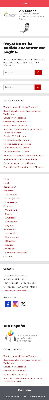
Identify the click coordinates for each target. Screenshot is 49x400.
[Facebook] (8, 306)
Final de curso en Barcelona (17, 144)
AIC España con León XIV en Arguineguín (23, 155)
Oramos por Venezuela (14, 122)
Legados (9, 225)
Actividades (11, 194)
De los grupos (12, 198)
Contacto (8, 256)
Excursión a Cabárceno (14, 118)
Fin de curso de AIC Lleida (16, 151)
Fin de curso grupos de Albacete (19, 163)
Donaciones (11, 222)
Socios (8, 214)
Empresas (10, 218)
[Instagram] (15, 306)
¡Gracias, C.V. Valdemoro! (15, 136)
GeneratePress (38, 396)
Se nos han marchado (16, 252)
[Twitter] (23, 306)
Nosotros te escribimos (14, 291)
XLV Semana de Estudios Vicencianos (21, 107)
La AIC (6, 183)
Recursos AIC (9, 229)
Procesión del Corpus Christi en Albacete (23, 167)
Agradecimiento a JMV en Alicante (20, 159)
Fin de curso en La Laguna (16, 140)
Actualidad (8, 249)
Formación (10, 233)
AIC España (27, 11)
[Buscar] (38, 72)
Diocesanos (11, 202)
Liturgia (9, 245)
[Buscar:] (19, 72)
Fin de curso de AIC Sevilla (16, 148)
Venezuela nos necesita (15, 125)
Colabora (7, 206)
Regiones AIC (10, 187)
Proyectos (8, 191)
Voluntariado (11, 210)
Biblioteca (10, 241)
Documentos (12, 237)
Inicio (6, 179)
